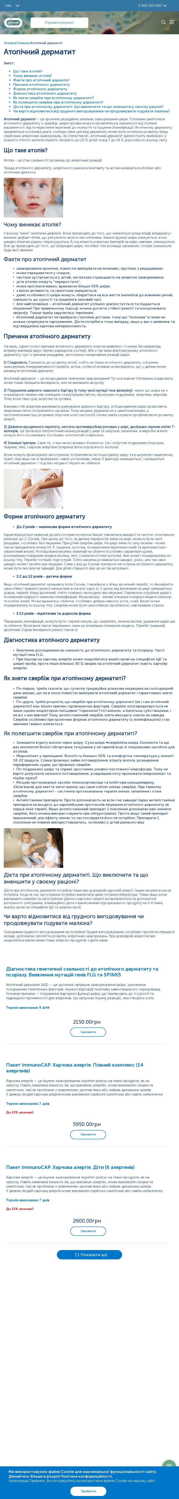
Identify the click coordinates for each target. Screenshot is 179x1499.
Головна (10, 43)
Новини (23, 43)
